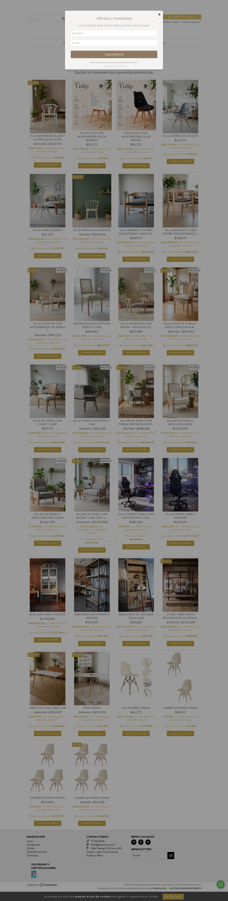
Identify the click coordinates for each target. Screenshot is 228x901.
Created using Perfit (114, 66)
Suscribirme (114, 54)
